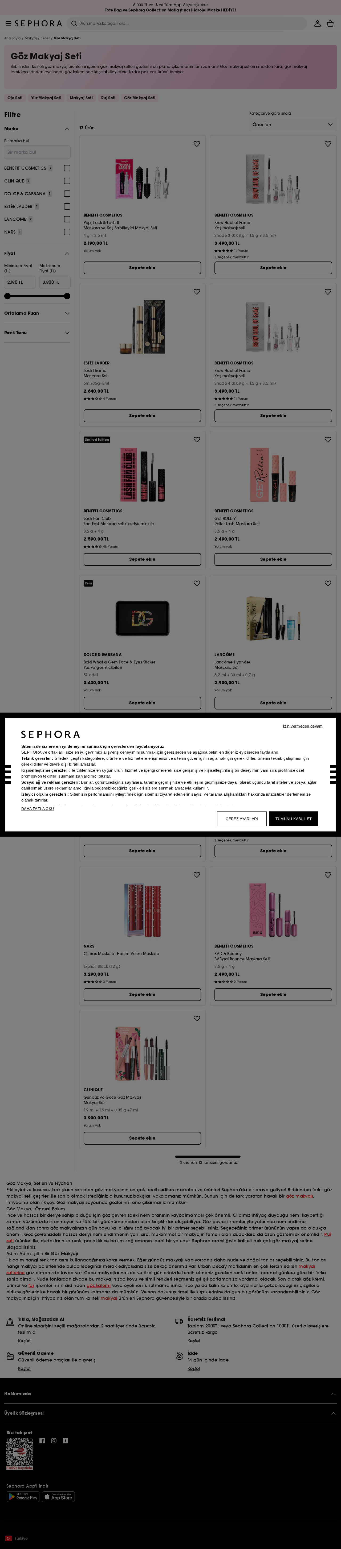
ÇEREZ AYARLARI (242, 818)
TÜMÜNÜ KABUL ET (293, 818)
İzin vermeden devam (303, 726)
